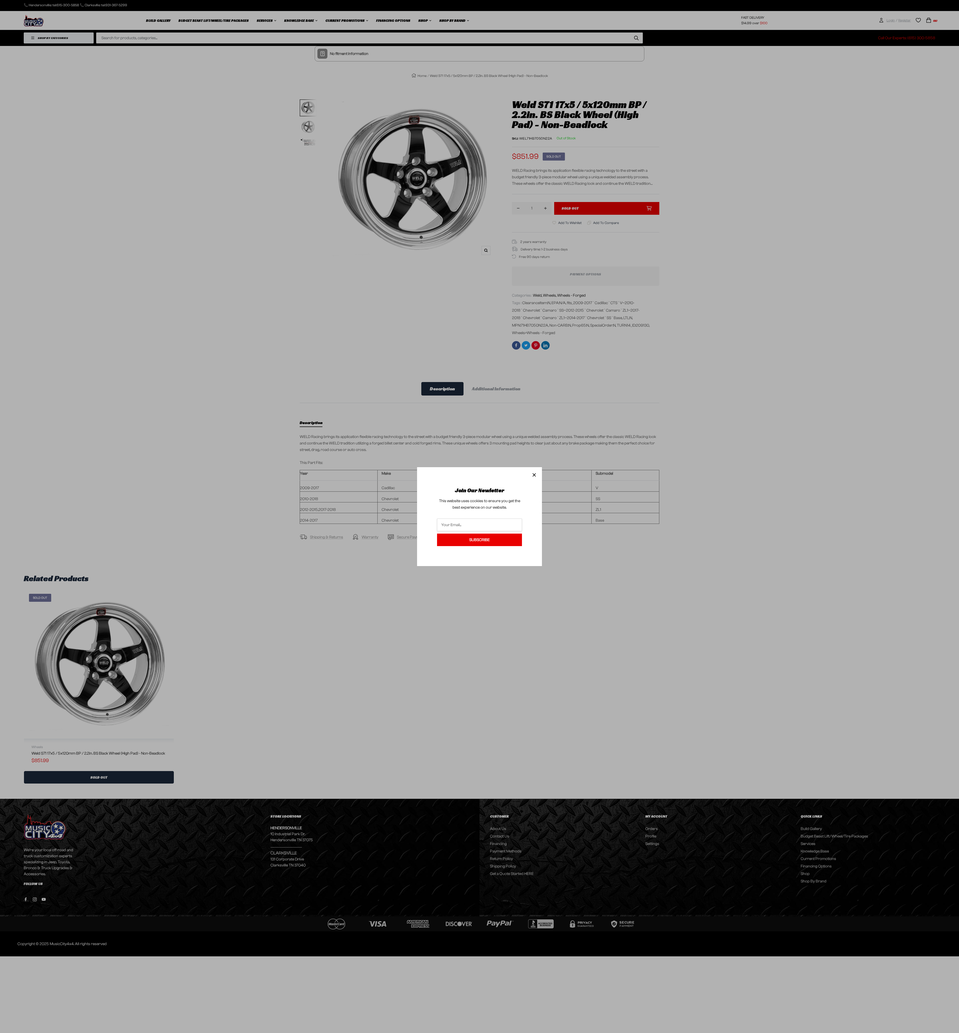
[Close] (534, 475)
